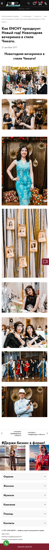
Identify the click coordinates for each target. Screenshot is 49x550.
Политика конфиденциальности (12, 537)
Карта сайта (5, 534)
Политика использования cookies (12, 539)
